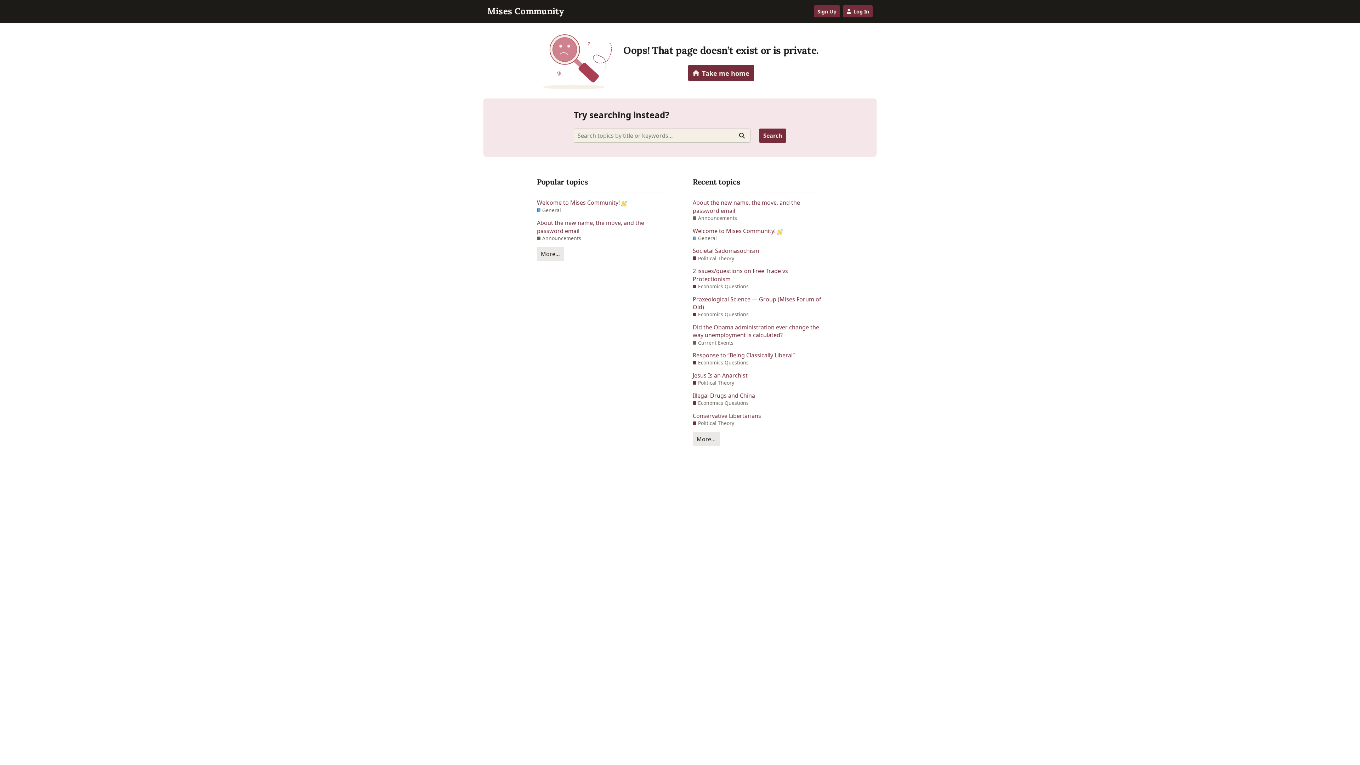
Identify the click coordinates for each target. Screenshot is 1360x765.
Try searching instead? (621, 115)
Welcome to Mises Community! (579, 202)
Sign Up (827, 11)
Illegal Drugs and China (724, 396)
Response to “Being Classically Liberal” (744, 355)
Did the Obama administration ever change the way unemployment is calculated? (756, 331)
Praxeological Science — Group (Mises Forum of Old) (757, 303)
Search (772, 136)
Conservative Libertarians (727, 416)
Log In (861, 11)
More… (550, 254)
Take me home (725, 73)
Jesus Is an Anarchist (720, 375)
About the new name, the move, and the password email (590, 226)
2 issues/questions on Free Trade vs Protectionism (740, 275)
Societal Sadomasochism (726, 251)
